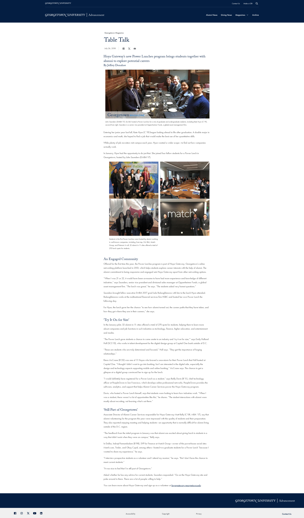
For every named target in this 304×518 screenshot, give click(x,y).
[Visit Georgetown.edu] (58, 3)
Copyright (165, 514)
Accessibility (130, 514)
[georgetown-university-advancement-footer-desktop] (74, 15)
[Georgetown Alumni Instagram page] (22, 513)
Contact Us (236, 3)
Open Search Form (257, 3)
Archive (255, 15)
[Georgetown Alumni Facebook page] (16, 513)
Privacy (199, 514)
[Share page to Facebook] (124, 49)
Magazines (240, 15)
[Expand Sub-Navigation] (247, 14)
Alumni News (211, 15)
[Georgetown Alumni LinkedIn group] (42, 513)
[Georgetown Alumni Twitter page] (29, 513)
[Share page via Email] (135, 49)
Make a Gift (247, 3)
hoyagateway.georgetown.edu (186, 485)
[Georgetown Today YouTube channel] (35, 513)
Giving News (226, 15)
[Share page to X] (129, 49)
